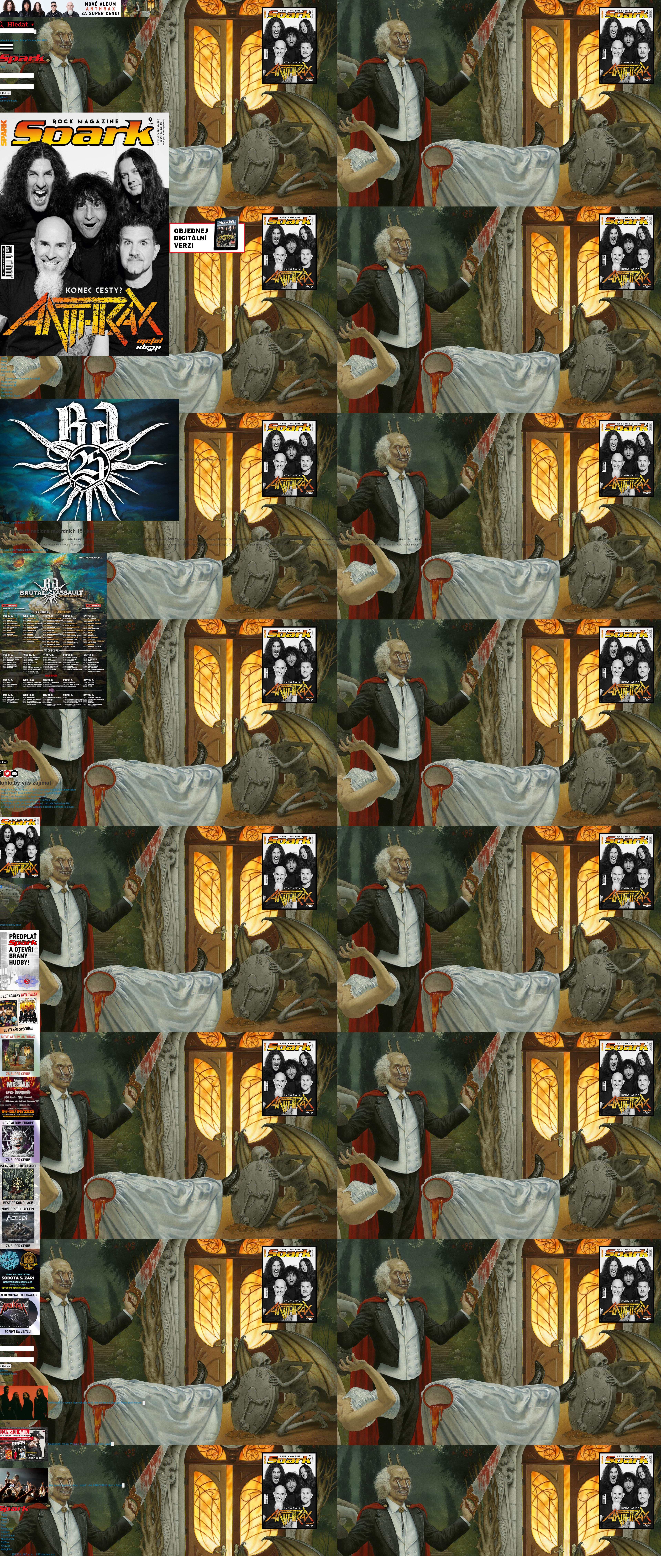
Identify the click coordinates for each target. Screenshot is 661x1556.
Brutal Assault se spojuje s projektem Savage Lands (29, 799)
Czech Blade (8, 1535)
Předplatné (7, 1528)
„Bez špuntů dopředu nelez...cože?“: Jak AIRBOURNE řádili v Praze (85, 1485)
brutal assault (18, 522)
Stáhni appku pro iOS (36, 549)
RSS (44, 40)
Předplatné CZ (9, 382)
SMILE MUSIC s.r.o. (22, 1554)
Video (4, 368)
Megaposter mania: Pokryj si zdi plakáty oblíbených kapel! (79, 1443)
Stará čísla (6, 388)
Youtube (31, 40)
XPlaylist (5, 1545)
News (4, 361)
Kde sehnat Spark (10, 395)
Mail (39, 40)
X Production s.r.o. (46, 1554)
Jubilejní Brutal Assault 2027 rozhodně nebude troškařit (31, 793)
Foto (3, 364)
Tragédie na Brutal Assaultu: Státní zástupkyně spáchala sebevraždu (38, 789)
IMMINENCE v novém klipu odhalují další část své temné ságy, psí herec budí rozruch (95, 1402)
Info (3, 375)
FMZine (5, 1542)
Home (4, 357)
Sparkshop (7, 392)
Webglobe (6, 1549)
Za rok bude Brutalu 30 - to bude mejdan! (23, 796)
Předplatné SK (9, 385)
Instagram (13, 40)
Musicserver (7, 1539)
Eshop (23, 40)
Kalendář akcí (8, 371)
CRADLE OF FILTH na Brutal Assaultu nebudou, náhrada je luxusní (37, 806)
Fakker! (5, 1532)
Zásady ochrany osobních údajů (22, 378)
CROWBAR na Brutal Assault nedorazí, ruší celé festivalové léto (35, 803)
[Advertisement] (328, 733)
